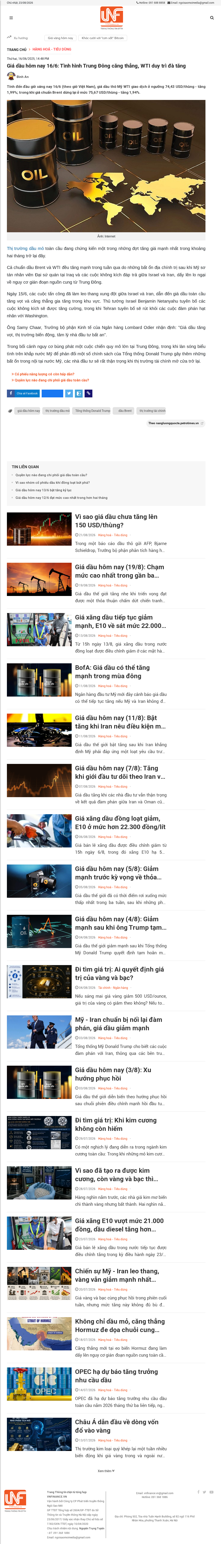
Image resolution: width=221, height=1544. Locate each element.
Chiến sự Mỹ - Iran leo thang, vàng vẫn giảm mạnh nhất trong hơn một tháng (117, 1275)
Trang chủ (17, 50)
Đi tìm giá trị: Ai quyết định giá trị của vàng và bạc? (119, 973)
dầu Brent (125, 410)
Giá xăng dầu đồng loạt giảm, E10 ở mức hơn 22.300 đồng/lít (120, 823)
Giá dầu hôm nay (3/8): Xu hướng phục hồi (113, 1074)
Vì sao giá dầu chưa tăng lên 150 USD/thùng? (116, 521)
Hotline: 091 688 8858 (152, 2)
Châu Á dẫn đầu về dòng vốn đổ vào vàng (117, 1426)
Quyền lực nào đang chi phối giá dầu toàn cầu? (51, 380)
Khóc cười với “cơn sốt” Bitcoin (103, 38)
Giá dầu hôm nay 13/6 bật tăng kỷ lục (44, 490)
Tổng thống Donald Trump (92, 410)
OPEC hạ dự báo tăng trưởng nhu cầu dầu (116, 1376)
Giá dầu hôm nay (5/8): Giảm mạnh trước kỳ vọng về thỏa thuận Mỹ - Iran (117, 873)
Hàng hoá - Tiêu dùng (52, 49)
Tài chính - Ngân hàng (113, 987)
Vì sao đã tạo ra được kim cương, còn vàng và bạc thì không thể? (114, 1175)
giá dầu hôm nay (28, 410)
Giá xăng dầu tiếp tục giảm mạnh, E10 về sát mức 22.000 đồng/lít (118, 621)
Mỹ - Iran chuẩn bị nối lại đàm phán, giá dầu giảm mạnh (118, 1024)
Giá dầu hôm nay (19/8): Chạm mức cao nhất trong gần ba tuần (119, 571)
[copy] (88, 393)
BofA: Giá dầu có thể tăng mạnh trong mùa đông (112, 672)
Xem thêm (105, 1471)
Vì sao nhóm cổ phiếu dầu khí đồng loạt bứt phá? (53, 483)
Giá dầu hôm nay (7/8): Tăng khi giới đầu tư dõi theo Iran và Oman (119, 772)
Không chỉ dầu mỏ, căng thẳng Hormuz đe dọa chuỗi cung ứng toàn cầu (120, 1326)
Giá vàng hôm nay (60, 38)
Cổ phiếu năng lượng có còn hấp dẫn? (44, 374)
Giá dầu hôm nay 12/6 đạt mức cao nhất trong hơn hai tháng (61, 498)
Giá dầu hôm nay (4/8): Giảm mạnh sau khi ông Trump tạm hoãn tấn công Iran (118, 923)
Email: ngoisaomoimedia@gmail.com (192, 2)
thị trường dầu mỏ (58, 410)
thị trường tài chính (153, 410)
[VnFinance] (111, 18)
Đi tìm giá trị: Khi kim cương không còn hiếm (116, 1124)
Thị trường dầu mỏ (25, 248)
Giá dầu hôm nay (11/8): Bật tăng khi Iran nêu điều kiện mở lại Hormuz (120, 722)
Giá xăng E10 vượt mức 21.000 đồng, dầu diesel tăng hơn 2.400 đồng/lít (119, 1225)
